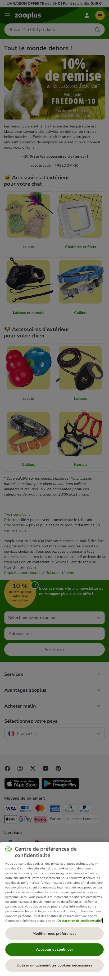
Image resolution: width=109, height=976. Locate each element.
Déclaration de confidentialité (79, 921)
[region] (54, 909)
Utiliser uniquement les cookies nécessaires (54, 965)
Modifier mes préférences (54, 933)
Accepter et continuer (54, 949)
